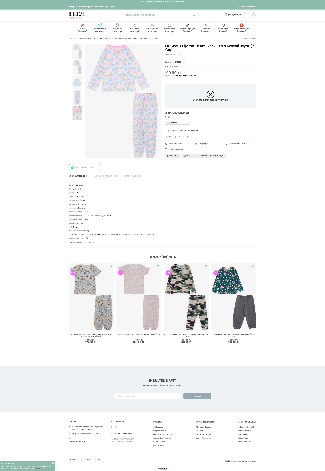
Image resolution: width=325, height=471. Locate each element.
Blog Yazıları (158, 445)
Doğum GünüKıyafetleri (100, 30)
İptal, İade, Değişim (203, 434)
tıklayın (38, 468)
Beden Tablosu (178, 113)
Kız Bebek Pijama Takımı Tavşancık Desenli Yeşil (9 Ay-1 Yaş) (234, 335)
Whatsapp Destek (203, 427)
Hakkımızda (158, 427)
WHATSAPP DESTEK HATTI (86, 167)
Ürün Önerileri (133, 176)
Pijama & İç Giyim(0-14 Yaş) (187, 30)
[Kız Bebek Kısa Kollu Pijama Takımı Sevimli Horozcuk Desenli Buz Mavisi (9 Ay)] (91, 296)
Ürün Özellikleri (78, 176)
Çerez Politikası (159, 442)
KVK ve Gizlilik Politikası (162, 434)
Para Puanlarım (244, 430)
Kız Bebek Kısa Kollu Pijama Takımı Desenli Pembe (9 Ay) (139, 334)
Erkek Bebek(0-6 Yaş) (169, 30)
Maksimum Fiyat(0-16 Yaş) (241, 30)
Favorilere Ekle (110, 266)
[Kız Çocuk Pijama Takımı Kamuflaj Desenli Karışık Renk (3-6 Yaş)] (186, 296)
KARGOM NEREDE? (248, 7)
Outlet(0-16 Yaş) (82, 30)
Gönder (197, 396)
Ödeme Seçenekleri (106, 176)
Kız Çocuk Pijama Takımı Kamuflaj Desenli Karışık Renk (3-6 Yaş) (186, 335)
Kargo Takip (243, 438)
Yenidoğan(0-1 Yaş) (223, 30)
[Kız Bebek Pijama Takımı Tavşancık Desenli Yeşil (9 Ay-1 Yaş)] (233, 296)
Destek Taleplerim (203, 438)
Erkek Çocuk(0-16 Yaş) (152, 30)
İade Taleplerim (244, 442)
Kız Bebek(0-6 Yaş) (134, 30)
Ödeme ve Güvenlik (246, 427)
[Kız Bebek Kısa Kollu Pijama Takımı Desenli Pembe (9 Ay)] (138, 296)
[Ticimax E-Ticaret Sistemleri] (162, 469)
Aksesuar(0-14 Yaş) (205, 30)
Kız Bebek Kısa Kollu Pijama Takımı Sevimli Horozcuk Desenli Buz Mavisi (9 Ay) (91, 335)
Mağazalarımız (159, 430)
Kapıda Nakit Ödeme (162, 438)
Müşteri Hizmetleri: (87, 434)
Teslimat (199, 430)
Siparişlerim (243, 434)
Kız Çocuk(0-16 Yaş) (117, 30)
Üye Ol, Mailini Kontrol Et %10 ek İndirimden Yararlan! (162, 2)
